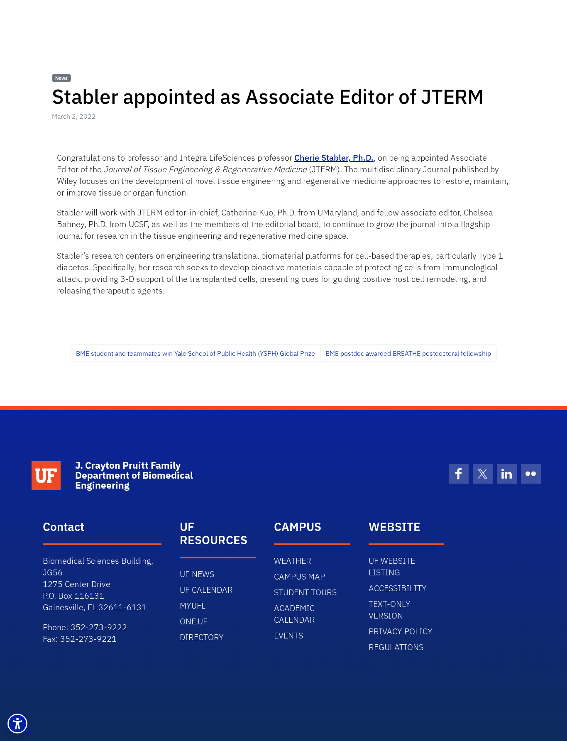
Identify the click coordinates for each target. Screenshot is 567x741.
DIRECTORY (202, 637)
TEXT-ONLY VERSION (390, 609)
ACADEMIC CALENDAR (294, 613)
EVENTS (288, 635)
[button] (17, 723)
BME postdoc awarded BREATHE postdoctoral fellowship (408, 353)
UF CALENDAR (206, 589)
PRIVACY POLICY (401, 631)
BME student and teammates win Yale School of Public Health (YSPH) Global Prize (195, 353)
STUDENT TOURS (305, 592)
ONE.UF (194, 621)
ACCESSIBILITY (398, 588)
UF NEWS (197, 574)
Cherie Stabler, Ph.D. (334, 157)
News (61, 78)
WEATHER (292, 560)
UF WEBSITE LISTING (392, 566)
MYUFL (192, 605)
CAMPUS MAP (299, 576)
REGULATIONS (396, 647)
